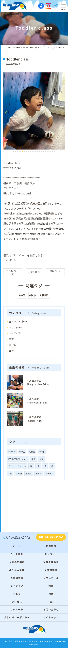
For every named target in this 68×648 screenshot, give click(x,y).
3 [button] (17, 151)
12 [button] (37, 151)
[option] (34, 111)
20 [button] (54, 151)
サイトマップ (51, 617)
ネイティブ (14, 333)
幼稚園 (32, 451)
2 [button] (15, 151)
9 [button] (30, 151)
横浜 (33, 459)
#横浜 (32, 295)
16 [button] (45, 151)
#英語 (22, 295)
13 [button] (39, 151)
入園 (10, 473)
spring (41, 451)
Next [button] (61, 112)
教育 (11, 339)
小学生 (22, 451)
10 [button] (33, 151)
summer (11, 451)
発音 (11, 351)
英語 (41, 459)
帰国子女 (49, 473)
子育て (39, 473)
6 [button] (24, 151)
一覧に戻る (34, 272)
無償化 (29, 473)
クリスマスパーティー (18, 459)
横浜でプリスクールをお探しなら (23, 255)
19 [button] (52, 151)
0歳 (31, 466)
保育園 (19, 473)
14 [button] (41, 151)
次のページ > (55, 272)
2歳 (45, 466)
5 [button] (22, 151)
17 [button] (48, 151)
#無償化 (44, 295)
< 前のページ (12, 272)
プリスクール (9, 259)
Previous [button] (6, 112)
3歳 (52, 466)
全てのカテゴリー (18, 321)
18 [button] (50, 151)
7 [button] (26, 151)
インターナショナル (17, 466)
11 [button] (35, 151)
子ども (12, 345)
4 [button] (20, 151)
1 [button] (13, 151)
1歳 (38, 466)
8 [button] (28, 151)
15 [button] (43, 151)
